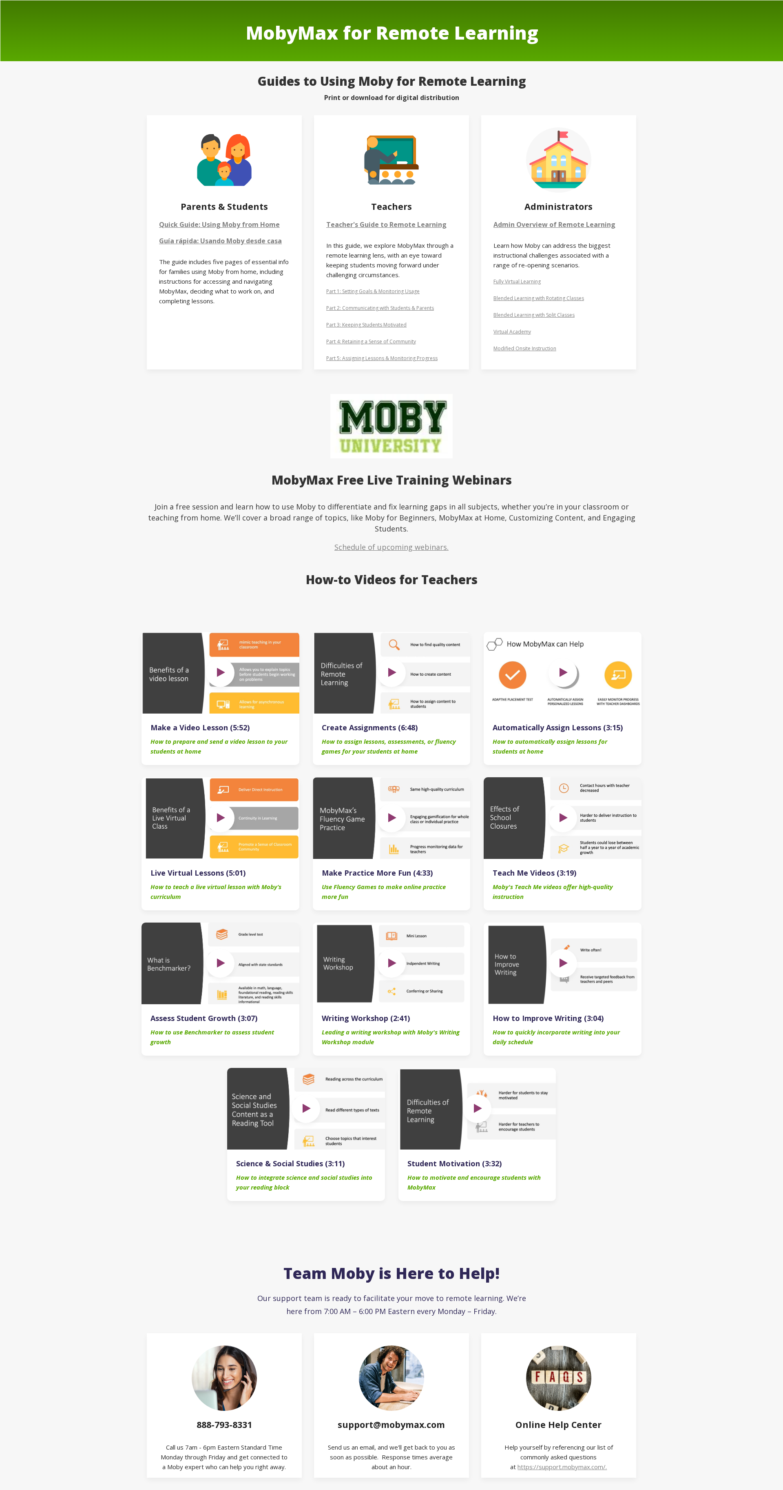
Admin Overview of (525, 224)
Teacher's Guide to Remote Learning (386, 224)
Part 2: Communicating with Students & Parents (380, 308)
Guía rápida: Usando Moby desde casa (220, 240)
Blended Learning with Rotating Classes (538, 298)
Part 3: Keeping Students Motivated (366, 324)
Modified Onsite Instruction (524, 348)
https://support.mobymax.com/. (562, 1467)
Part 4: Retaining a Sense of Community (371, 341)
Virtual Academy (512, 331)
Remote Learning (586, 224)
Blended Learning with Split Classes (534, 314)
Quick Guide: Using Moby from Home (219, 224)
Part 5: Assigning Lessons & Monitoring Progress (382, 358)
